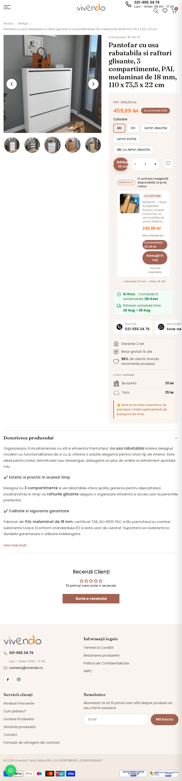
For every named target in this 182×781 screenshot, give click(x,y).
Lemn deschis (155, 128)
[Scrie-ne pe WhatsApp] (10, 770)
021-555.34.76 (147, 2)
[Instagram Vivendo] (18, 679)
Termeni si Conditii (98, 647)
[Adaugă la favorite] (168, 163)
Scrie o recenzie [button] (91, 598)
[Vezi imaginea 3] (52, 145)
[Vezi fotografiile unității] (130, 203)
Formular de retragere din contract (32, 742)
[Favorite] (165, 10)
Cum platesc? (15, 711)
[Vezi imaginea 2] (32, 145)
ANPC (88, 671)
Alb (119, 128)
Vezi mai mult (15, 545)
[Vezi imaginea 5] (93, 145)
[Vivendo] (22, 640)
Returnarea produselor (102, 655)
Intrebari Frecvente (19, 703)
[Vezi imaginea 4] (72, 145)
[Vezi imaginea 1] (12, 145)
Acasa (8, 23)
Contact (10, 735)
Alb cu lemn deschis (133, 149)
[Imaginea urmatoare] (93, 84)
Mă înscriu (164, 719)
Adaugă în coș (155, 257)
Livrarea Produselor (19, 719)
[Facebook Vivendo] (8, 679)
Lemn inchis (126, 138)
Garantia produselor (20, 727)
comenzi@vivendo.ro (26, 668)
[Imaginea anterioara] (11, 84)
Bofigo (23, 23)
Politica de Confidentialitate (106, 663)
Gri (133, 128)
